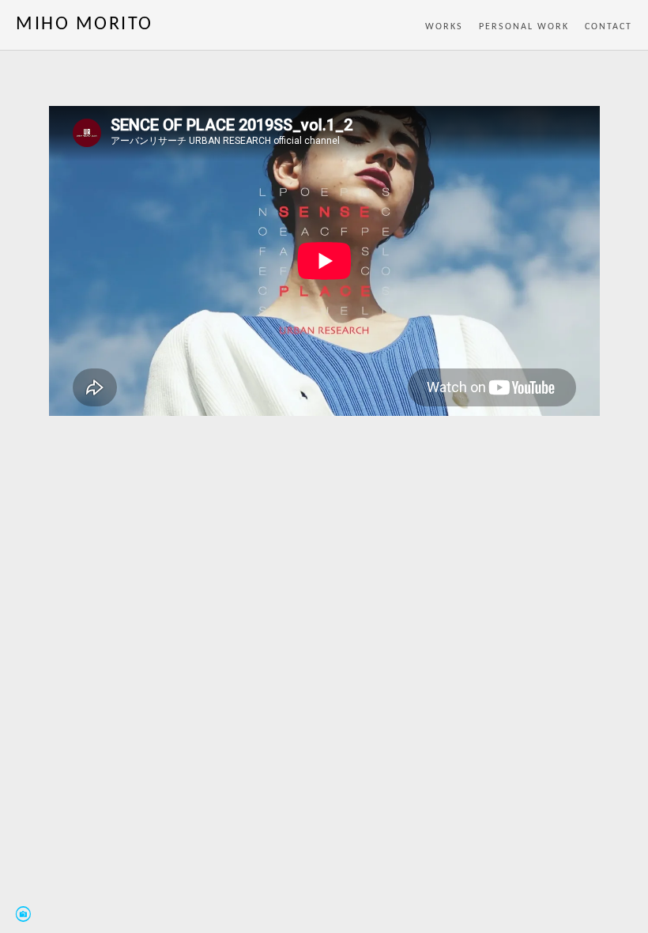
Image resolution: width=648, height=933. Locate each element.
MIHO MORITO (84, 24)
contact (608, 27)
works (444, 27)
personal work (524, 27)
